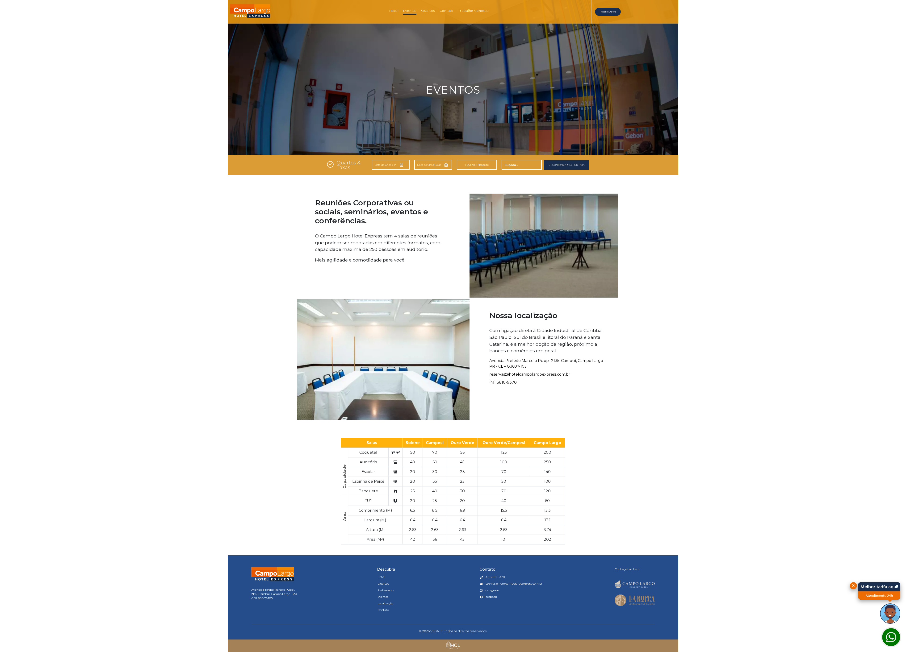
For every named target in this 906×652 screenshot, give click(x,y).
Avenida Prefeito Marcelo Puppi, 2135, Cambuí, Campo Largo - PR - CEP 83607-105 (547, 363)
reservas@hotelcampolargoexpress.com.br (529, 374)
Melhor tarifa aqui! (879, 586)
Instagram (491, 590)
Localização (385, 603)
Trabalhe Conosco (473, 10)
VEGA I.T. (436, 631)
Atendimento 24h (879, 595)
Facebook (490, 596)
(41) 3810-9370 (503, 382)
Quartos (428, 10)
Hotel (393, 10)
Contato (446, 10)
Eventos (409, 10)
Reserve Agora (608, 11)
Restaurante (386, 590)
